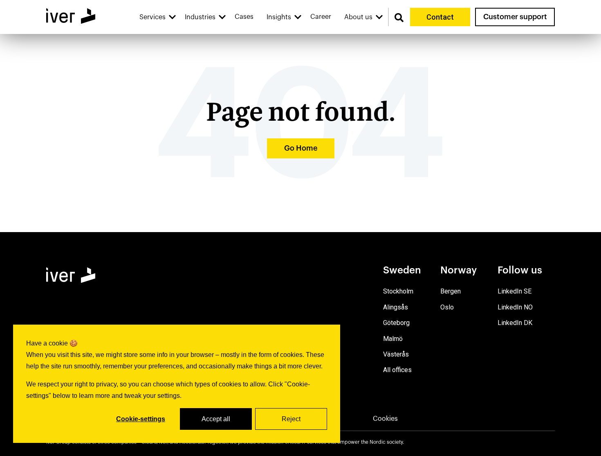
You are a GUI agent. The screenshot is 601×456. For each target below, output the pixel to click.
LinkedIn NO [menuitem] (515, 307)
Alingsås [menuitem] (395, 307)
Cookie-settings (140, 418)
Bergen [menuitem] (450, 291)
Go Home (300, 148)
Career (320, 17)
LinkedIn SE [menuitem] (514, 291)
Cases (244, 17)
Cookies (385, 418)
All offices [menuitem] (397, 370)
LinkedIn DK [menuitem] (515, 323)
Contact (440, 17)
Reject (291, 418)
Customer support (515, 16)
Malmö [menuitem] (393, 339)
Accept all (216, 418)
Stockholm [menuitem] (398, 291)
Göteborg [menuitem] (396, 323)
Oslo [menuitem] (447, 307)
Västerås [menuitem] (396, 354)
